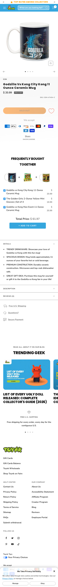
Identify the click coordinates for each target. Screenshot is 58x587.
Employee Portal (39, 517)
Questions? (13, 312)
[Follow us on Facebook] (6, 538)
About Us (36, 486)
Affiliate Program (40, 496)
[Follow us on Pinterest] (6, 544)
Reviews (36, 512)
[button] (53, 7)
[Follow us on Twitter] (12, 538)
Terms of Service (11, 507)
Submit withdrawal (12, 522)
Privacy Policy (9, 491)
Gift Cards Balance (12, 463)
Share (27, 136)
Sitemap (7, 512)
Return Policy (9, 496)
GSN (5, 79)
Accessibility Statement (43, 491)
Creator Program (40, 502)
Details (7, 244)
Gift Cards (8, 458)
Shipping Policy (10, 502)
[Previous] (4, 72)
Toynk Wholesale (11, 468)
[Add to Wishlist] (52, 111)
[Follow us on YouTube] (12, 544)
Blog (34, 507)
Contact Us (8, 486)
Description (9, 289)
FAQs (5, 517)
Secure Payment (15, 319)
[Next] (54, 72)
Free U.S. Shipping (17, 306)
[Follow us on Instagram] (18, 538)
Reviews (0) (8, 296)
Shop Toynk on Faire (12, 473)
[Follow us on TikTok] (18, 544)
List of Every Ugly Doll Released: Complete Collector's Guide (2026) (25, 398)
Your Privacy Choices (18, 557)
